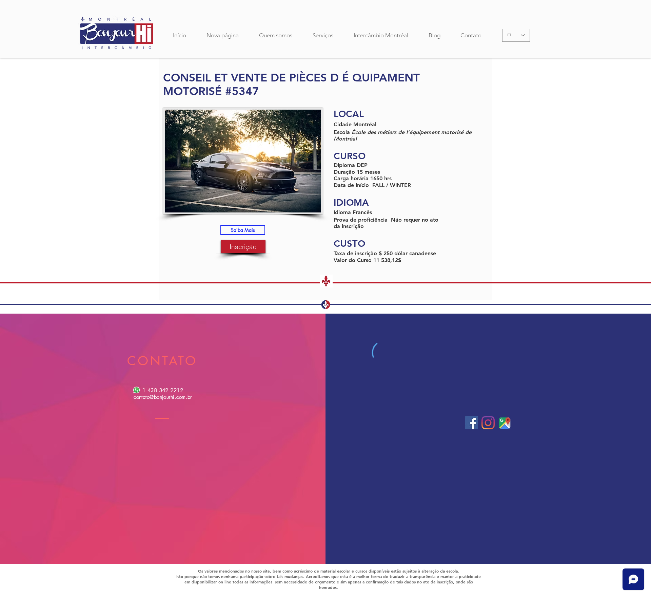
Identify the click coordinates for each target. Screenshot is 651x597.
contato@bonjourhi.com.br (163, 397)
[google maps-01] (504, 422)
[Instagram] (488, 422)
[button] (242, 230)
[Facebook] (471, 422)
